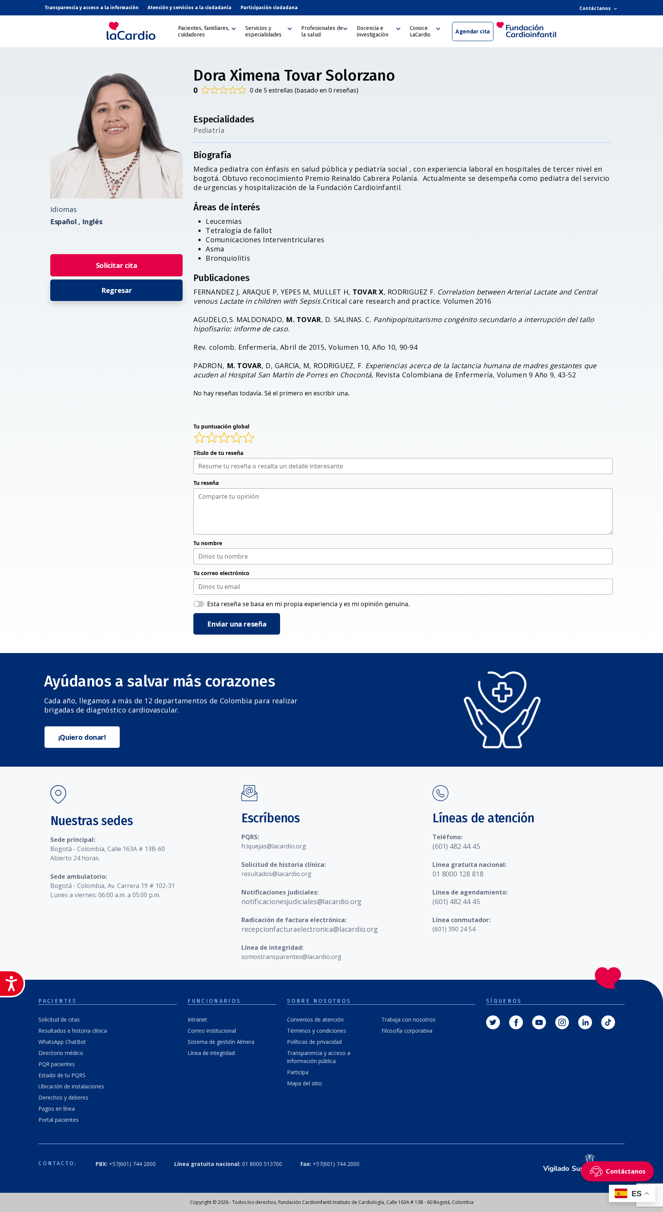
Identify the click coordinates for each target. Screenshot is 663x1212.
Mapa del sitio (304, 1083)
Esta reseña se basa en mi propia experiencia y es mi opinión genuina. (308, 604)
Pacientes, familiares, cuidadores (203, 31)
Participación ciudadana (269, 7)
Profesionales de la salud (322, 31)
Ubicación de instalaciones (71, 1086)
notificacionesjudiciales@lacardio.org (301, 901)
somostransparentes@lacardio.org (291, 956)
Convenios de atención (315, 1019)
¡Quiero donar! (82, 737)
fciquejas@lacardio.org (273, 846)
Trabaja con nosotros (408, 1019)
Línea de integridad (211, 1053)
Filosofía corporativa (406, 1030)
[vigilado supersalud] (576, 1163)
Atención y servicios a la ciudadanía (189, 7)
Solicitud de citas (59, 1019)
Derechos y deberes (63, 1097)
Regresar (116, 290)
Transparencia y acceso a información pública (318, 1057)
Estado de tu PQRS (62, 1075)
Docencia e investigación (372, 31)
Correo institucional (212, 1030)
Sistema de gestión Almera (221, 1041)
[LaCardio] (140, 31)
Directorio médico (60, 1053)
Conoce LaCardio (420, 31)
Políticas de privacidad (314, 1041)
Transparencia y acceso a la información (92, 7)
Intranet (197, 1019)
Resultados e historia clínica (72, 1030)
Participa (297, 1072)
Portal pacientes (58, 1119)
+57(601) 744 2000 (126, 1163)
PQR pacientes (56, 1064)
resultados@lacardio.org (276, 874)
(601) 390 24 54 (453, 929)
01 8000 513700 (228, 1163)
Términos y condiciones (316, 1030)
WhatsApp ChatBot (62, 1041)
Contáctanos (595, 8)
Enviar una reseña (236, 623)
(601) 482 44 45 (456, 846)
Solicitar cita (116, 265)
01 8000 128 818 (457, 873)
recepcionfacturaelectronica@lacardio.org (309, 929)
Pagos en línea (56, 1108)
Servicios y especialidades (263, 31)
